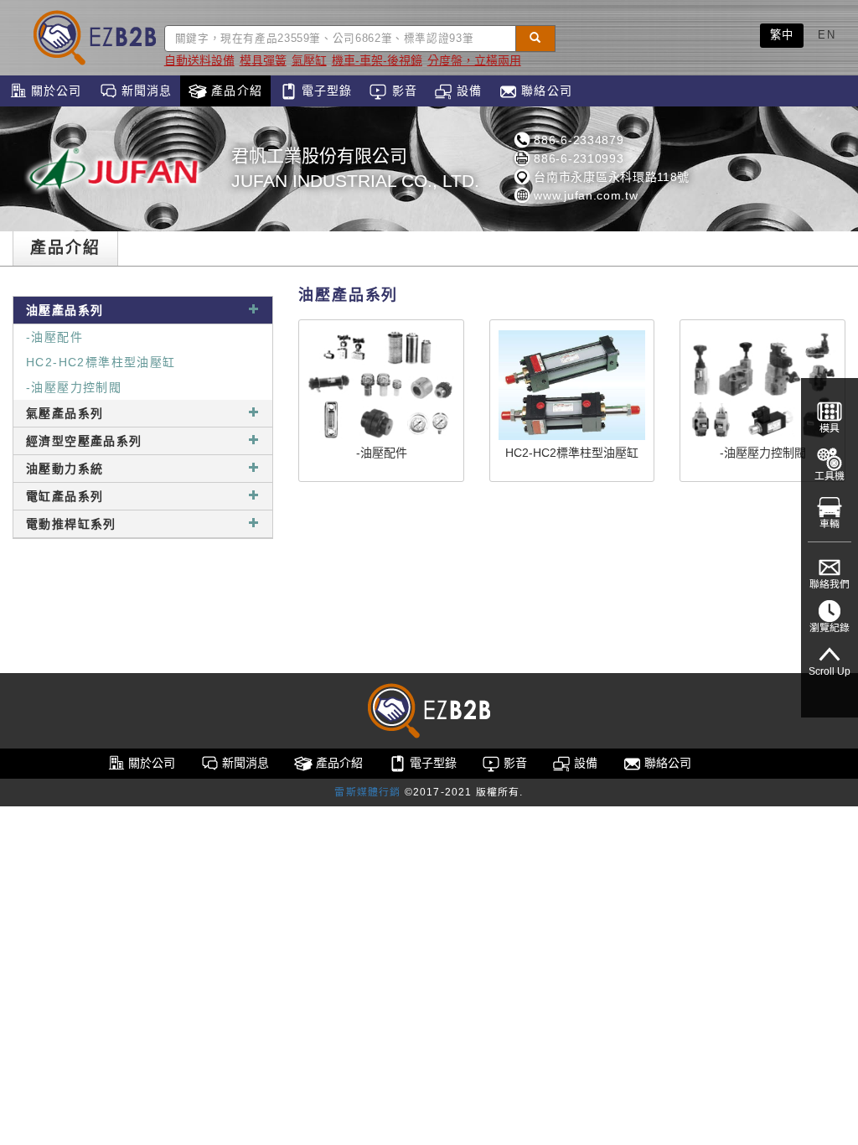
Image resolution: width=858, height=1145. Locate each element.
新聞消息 (145, 90)
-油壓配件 (54, 337)
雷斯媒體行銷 (367, 792)
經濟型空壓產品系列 (84, 441)
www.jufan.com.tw (584, 195)
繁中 (782, 34)
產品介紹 (234, 90)
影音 (401, 90)
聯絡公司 (544, 90)
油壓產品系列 (64, 310)
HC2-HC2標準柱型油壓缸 (101, 362)
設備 (467, 90)
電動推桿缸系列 (71, 524)
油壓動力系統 (64, 468)
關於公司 (54, 90)
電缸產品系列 (64, 496)
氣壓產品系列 (64, 413)
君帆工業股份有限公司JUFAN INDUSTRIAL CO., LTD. (355, 168)
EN (826, 34)
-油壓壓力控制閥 (73, 387)
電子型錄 (325, 90)
